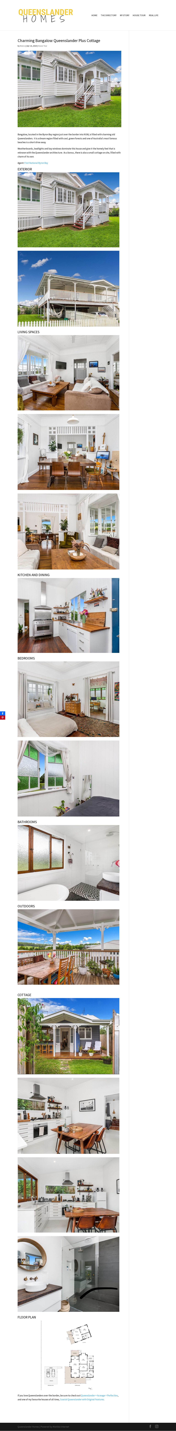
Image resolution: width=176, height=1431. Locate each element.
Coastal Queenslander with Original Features (82, 1399)
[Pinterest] (2, 717)
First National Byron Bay (36, 162)
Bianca (22, 46)
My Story (124, 15)
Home (94, 15)
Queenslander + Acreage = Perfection (99, 1395)
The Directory (108, 15)
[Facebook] (2, 713)
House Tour (139, 15)
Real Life (153, 15)
